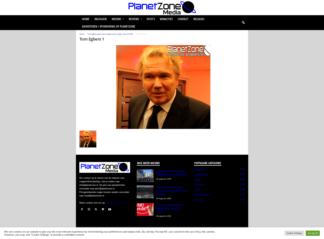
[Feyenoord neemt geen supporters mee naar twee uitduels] (145, 192)
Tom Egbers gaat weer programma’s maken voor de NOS (110, 34)
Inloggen (100, 19)
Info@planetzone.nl (115, 203)
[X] (96, 209)
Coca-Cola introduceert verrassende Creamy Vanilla (169, 208)
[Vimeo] (103, 209)
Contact (183, 19)
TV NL (197, 190)
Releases (198, 19)
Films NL (198, 200)
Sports (197, 179)
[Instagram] (89, 209)
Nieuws (116, 19)
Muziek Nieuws (202, 195)
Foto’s (151, 19)
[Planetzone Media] (162, 7)
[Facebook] (82, 209)
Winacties (166, 19)
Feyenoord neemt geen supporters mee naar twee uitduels (171, 190)
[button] (243, 22)
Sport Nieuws (201, 174)
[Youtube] (110, 209)
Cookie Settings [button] (294, 233)
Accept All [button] (313, 233)
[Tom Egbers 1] (162, 87)
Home (85, 19)
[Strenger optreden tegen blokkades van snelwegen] (145, 175)
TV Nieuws (199, 184)
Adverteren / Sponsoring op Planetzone (108, 26)
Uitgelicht (199, 169)
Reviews (134, 19)
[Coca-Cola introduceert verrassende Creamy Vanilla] (145, 209)
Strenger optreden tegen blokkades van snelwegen (171, 173)
